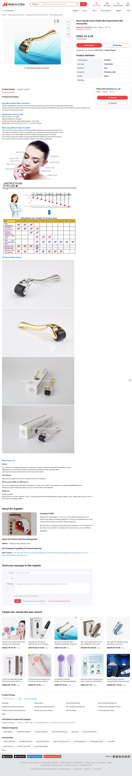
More (4, 750)
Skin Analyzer (11, 555)
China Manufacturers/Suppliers (49, 762)
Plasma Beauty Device (73, 703)
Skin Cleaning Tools (56, 15)
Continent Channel (90, 762)
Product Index (101, 762)
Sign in (128, 5)
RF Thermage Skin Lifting (106, 710)
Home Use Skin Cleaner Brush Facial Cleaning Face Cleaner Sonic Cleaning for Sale (13, 644)
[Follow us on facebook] (114, 756)
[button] (77, 4)
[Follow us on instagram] (120, 756)
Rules (128, 11)
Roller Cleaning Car (80, 741)
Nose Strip (75, 732)
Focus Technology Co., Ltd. (51, 769)
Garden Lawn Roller (24, 746)
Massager (5, 703)
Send (17, 601)
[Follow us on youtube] (123, 756)
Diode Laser (28, 553)
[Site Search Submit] (83, 4)
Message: (10, 584)
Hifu (17, 555)
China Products (34, 762)
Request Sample (110, 50)
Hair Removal (18, 553)
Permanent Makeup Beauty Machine (13, 710)
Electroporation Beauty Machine (44, 707)
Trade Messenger (34, 756)
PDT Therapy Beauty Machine (75, 707)
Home (4, 15)
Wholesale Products (66, 762)
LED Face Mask (71, 710)
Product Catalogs (31, 699)
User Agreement (77, 769)
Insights (109, 762)
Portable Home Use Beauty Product (109, 707)
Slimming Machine (39, 553)
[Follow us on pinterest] (126, 756)
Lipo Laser (23, 555)
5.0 (99, 92)
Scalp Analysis (38, 703)
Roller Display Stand (96, 741)
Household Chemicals (24, 732)
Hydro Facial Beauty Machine (107, 703)
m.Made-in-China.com (71, 765)
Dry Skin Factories (9, 741)
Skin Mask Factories (25, 741)
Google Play (20, 756)
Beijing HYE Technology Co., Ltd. (86, 27)
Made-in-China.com (57, 765)
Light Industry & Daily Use (16, 15)
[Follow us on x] (117, 756)
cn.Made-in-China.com (85, 765)
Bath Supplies (8, 732)
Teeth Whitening (51, 553)
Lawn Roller (111, 741)
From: (11, 573)
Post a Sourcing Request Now (59, 601)
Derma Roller (62, 553)
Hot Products (24, 762)
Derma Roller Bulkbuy (41, 746)
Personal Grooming (41, 732)
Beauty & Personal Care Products (37, 15)
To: (12, 578)
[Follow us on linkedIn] (129, 756)
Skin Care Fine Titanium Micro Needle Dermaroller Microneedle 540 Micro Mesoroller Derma (65, 644)
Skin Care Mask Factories (62, 741)
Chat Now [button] (118, 45)
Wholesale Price (78, 762)
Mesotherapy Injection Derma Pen (13, 707)
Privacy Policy (97, 769)
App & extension (106, 11)
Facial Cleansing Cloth (89, 732)
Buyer (85, 11)
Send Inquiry (89, 45)
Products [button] (35, 4)
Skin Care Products (74, 553)
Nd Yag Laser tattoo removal (43, 710)
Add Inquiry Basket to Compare (38, 68)
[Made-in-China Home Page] (13, 4)
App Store (7, 756)
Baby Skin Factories (43, 741)
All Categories (9, 11)
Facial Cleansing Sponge (59, 732)
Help (94, 11)
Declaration (87, 769)
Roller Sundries (8, 746)
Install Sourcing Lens (53, 756)
